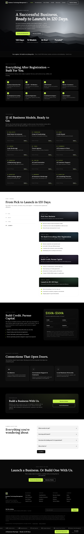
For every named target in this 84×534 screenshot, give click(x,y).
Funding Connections (43, 497)
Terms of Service (42, 523)
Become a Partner (37, 33)
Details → (26, 140)
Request (75, 510)
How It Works (46, 2)
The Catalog (27, 495)
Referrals (55, 499)
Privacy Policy (35, 523)
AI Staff (52, 2)
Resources (58, 2)
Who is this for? (57, 446)
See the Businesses (64, 405)
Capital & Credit (28, 501)
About (68, 495)
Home (31, 2)
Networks (41, 501)
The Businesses (38, 2)
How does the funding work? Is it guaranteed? (57, 440)
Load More (41, 451)
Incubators (41, 499)
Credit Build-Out (42, 495)
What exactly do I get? (57, 428)
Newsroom (69, 499)
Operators (55, 497)
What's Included (28, 497)
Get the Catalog (73, 2)
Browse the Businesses (22, 33)
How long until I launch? (57, 434)
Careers (68, 501)
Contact (63, 2)
